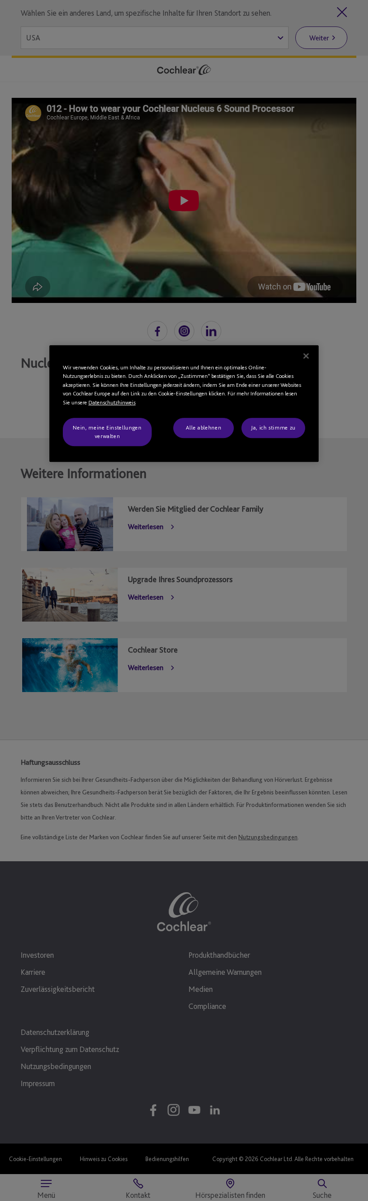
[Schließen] (306, 356)
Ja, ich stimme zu (273, 428)
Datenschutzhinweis (112, 402)
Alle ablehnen (203, 428)
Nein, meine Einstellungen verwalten (107, 432)
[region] (184, 403)
